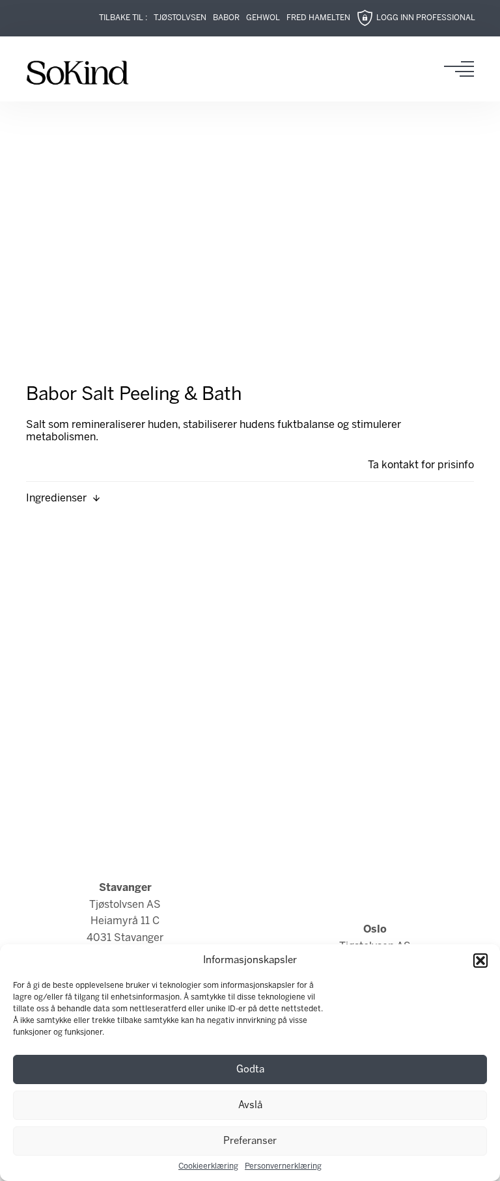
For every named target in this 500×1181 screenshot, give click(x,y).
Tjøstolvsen (180, 17)
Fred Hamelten (318, 17)
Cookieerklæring (208, 1166)
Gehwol (263, 17)
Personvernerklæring (283, 1166)
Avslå (250, 1105)
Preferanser (250, 1141)
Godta (250, 1069)
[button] (480, 960)
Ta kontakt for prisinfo (421, 465)
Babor (226, 17)
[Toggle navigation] (463, 69)
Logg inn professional (425, 17)
